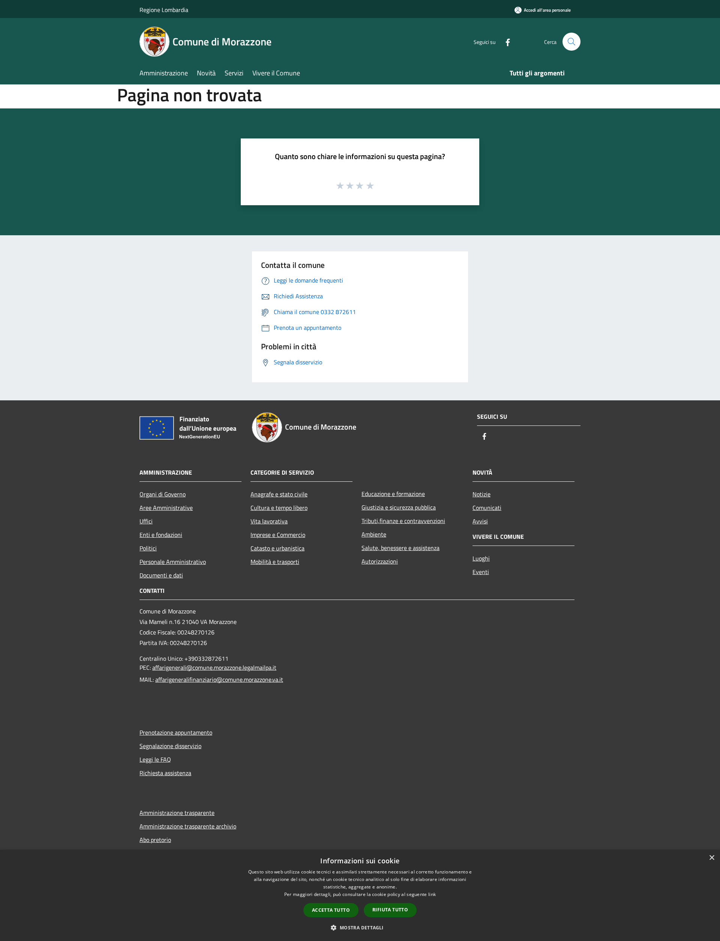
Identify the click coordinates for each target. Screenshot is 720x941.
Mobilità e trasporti (274, 561)
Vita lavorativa (269, 521)
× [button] (711, 858)
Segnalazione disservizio (170, 745)
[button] (359, 927)
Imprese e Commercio (277, 534)
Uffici (146, 521)
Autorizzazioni (380, 561)
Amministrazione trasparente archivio (188, 826)
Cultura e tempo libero (279, 507)
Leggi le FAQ (155, 759)
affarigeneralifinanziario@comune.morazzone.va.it (219, 679)
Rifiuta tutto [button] (390, 909)
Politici (148, 548)
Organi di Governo (163, 494)
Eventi (480, 571)
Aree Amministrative (166, 507)
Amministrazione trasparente (177, 812)
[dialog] (360, 895)
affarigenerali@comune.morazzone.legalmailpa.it (214, 667)
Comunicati (486, 507)
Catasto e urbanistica (277, 548)
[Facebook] (504, 41)
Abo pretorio (155, 839)
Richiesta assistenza (165, 772)
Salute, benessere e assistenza (401, 547)
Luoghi (481, 558)
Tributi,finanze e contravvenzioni (403, 520)
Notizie (481, 494)
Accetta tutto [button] (331, 910)
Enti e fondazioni (161, 534)
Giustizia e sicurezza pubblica (399, 507)
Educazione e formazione (393, 493)
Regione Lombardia (164, 9)
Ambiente (374, 534)
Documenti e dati (161, 575)
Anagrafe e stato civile (279, 494)
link (432, 894)
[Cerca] (571, 42)
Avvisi (480, 521)
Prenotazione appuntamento (176, 732)
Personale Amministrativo (173, 561)
